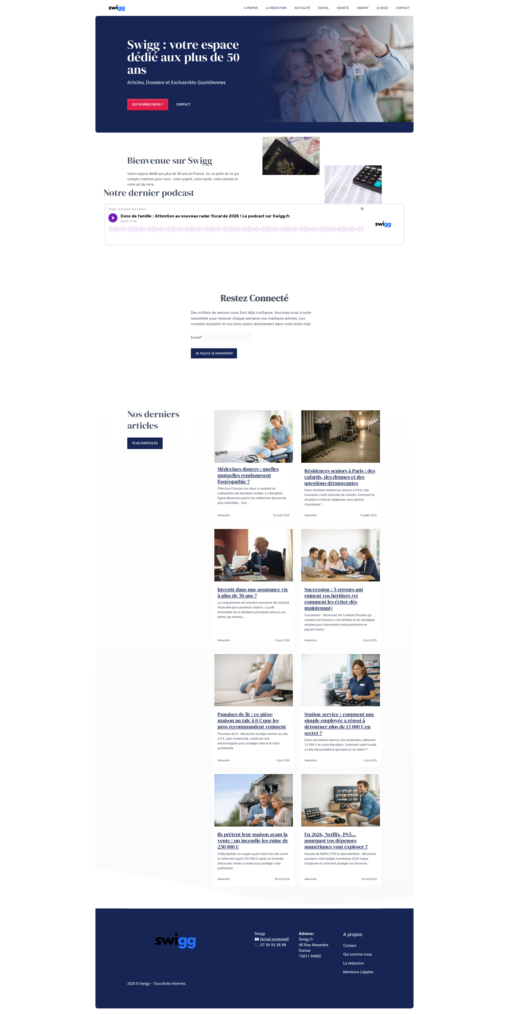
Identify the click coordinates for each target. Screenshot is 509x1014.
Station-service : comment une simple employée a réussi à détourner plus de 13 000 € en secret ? (339, 723)
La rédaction (276, 8)
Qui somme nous (357, 954)
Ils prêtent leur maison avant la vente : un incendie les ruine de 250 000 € (253, 840)
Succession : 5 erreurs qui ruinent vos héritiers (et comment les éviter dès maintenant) (333, 599)
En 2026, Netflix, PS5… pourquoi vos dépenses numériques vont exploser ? (336, 840)
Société (343, 8)
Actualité (302, 8)
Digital (323, 8)
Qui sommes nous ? (147, 104)
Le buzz (382, 8)
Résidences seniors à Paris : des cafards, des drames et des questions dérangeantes (339, 477)
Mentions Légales (358, 972)
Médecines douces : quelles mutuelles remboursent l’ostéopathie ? (248, 475)
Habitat (363, 8)
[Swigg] (117, 8)
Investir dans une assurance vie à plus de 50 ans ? (253, 592)
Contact (403, 8)
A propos (251, 8)
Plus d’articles (145, 443)
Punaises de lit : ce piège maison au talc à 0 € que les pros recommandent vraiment (252, 720)
